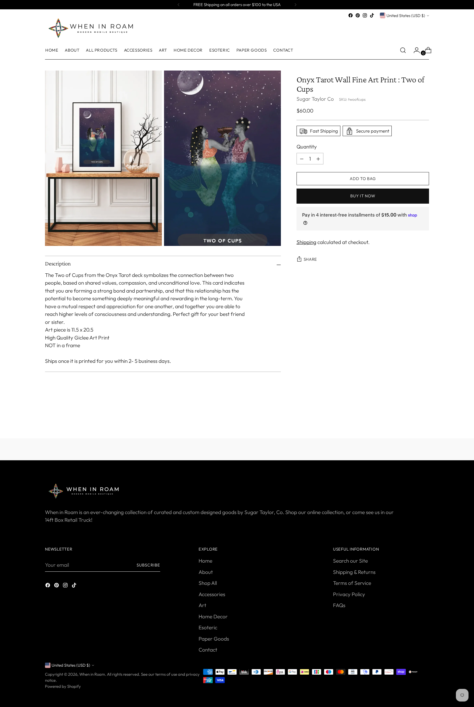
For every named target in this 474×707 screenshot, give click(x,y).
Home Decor (213, 616)
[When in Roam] (93, 28)
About (206, 572)
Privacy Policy (349, 594)
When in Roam (92, 674)
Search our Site (350, 560)
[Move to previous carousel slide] (411, 419)
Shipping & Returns (354, 572)
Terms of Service (352, 583)
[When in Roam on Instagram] (364, 15)
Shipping (306, 242)
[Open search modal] (402, 50)
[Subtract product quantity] (318, 158)
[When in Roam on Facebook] (350, 15)
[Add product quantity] (302, 158)
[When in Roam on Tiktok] (371, 15)
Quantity (307, 147)
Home (205, 560)
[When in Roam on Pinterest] (357, 15)
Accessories (212, 594)
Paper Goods (214, 638)
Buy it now (362, 196)
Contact (208, 649)
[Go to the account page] (414, 50)
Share (310, 259)
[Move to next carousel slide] (424, 419)
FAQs (339, 605)
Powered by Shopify (63, 686)
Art (202, 605)
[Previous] (179, 4)
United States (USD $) (405, 15)
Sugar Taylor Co (315, 99)
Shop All (208, 583)
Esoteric (208, 627)
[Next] (295, 4)
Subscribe (148, 565)
